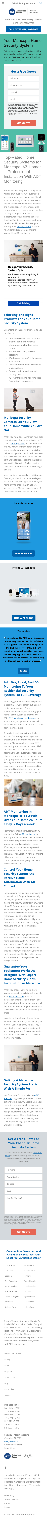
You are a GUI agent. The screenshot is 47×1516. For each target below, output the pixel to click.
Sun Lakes (9, 1270)
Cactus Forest (10, 1265)
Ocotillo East (29, 1265)
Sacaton (8, 1276)
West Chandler (30, 1281)
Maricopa (9, 1302)
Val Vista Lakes (11, 1286)
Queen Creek (29, 1296)
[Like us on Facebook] (5, 1468)
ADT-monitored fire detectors (22, 718)
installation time (16, 996)
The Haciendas (11, 1291)
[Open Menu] (3, 3)
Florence (27, 1291)
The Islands (29, 1302)
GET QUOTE (23, 123)
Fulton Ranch (29, 1307)
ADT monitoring (27, 834)
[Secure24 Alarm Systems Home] (23, 11)
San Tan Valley (11, 1281)
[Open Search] (40, 3)
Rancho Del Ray (30, 1286)
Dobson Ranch (11, 1307)
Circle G (27, 1276)
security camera (18, 443)
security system (24, 226)
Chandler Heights (12, 1296)
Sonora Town (29, 1270)
